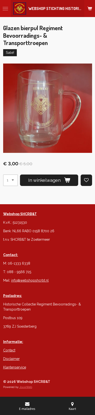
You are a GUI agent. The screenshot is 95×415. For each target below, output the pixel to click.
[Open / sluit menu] (5, 8)
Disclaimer (11, 359)
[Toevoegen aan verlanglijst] (86, 180)
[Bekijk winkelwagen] (89, 8)
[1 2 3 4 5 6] (10, 180)
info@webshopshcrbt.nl (30, 280)
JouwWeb (25, 387)
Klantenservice (14, 367)
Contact (9, 350)
